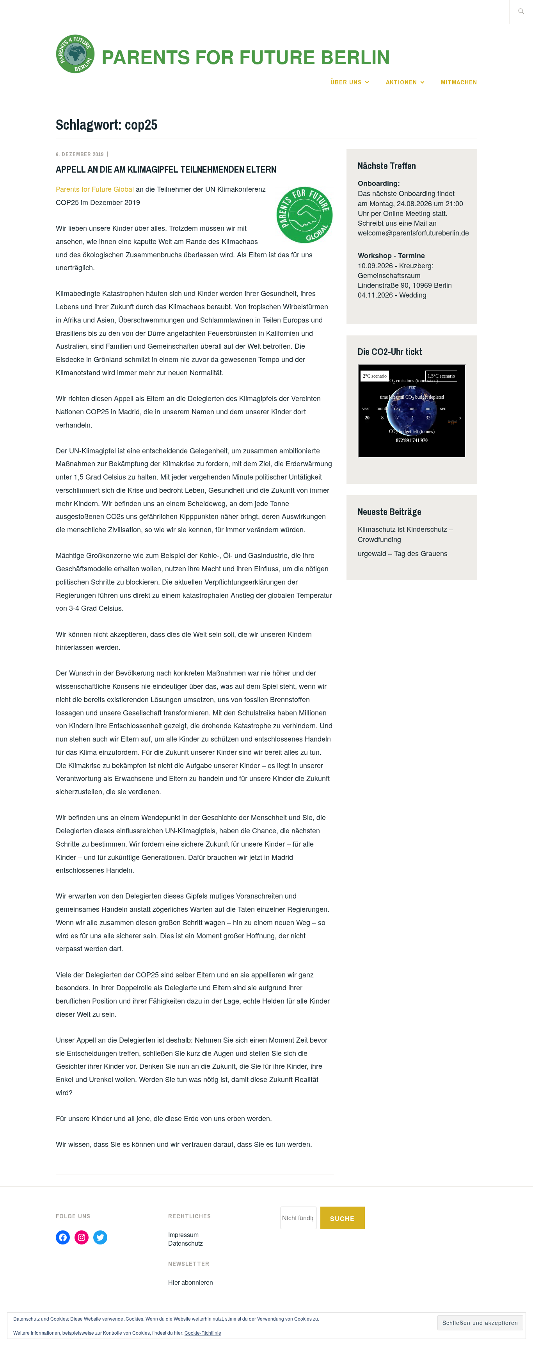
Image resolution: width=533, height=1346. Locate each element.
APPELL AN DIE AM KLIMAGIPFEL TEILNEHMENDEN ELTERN (166, 169)
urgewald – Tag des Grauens (403, 553)
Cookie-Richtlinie (203, 1332)
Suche (342, 1218)
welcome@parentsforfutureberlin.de (413, 232)
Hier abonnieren (190, 1282)
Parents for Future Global (96, 189)
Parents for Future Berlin (245, 56)
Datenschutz (185, 1243)
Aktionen (401, 82)
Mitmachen (459, 82)
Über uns (346, 82)
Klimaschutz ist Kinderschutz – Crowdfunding (405, 534)
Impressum (183, 1234)
